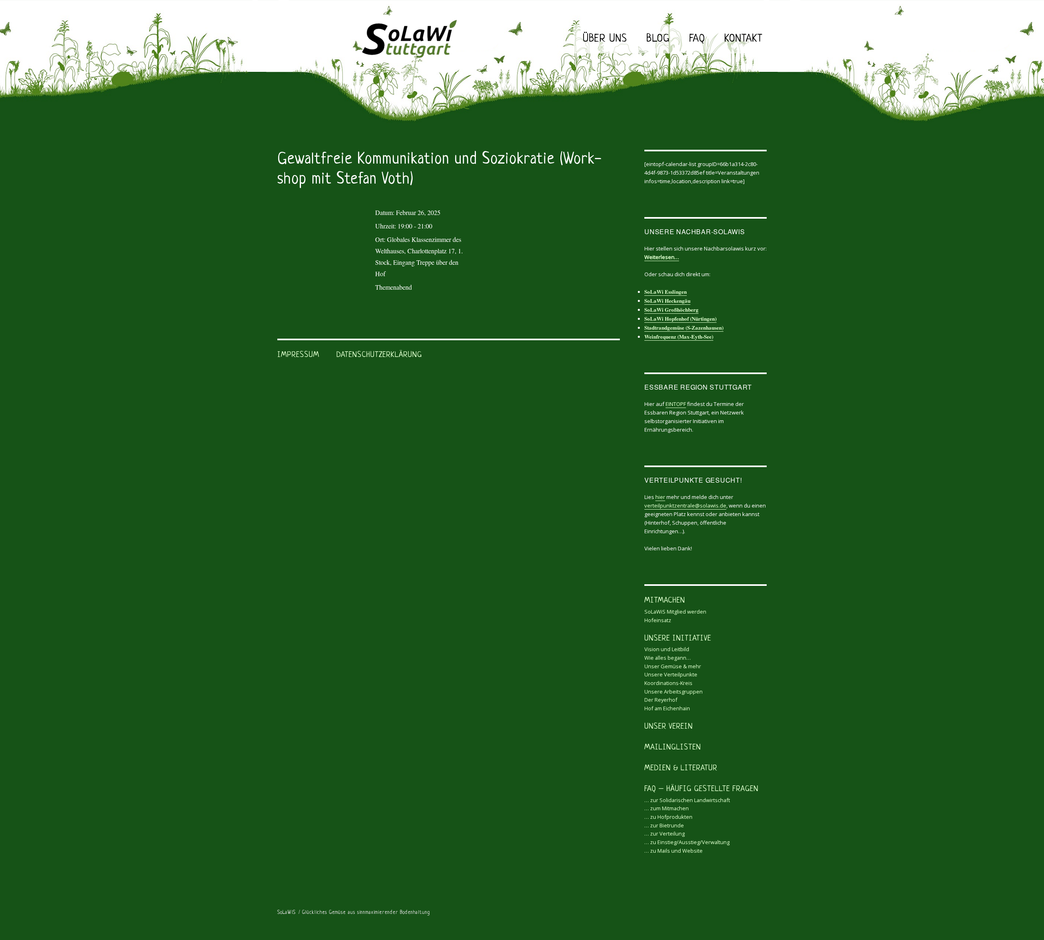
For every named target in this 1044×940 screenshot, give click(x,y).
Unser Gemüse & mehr (672, 666)
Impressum (298, 355)
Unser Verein (668, 727)
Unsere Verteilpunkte (670, 674)
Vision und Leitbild (666, 649)
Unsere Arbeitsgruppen (673, 691)
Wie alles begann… (667, 657)
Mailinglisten (672, 747)
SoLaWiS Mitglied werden (675, 611)
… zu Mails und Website (673, 850)
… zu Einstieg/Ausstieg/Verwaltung (687, 842)
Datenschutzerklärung (379, 355)
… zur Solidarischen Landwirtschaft (687, 800)
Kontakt (743, 39)
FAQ (697, 39)
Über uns (605, 39)
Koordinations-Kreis (668, 683)
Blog (658, 39)
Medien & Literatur (680, 768)
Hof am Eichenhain (667, 708)
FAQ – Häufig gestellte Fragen (701, 789)
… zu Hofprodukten (668, 816)
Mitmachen (664, 600)
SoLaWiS (286, 913)
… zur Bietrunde (664, 825)
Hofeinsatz (657, 620)
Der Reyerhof (660, 699)
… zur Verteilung (664, 833)
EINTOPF (676, 404)
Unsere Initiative (677, 638)
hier (660, 497)
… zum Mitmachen (666, 808)
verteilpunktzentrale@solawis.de (685, 505)
